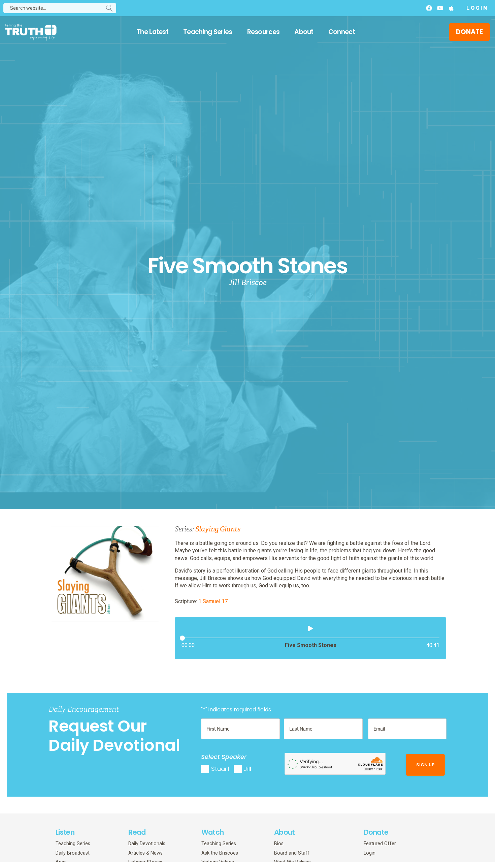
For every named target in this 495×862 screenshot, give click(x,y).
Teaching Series (207, 31)
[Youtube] (440, 8)
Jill (247, 769)
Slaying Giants (217, 529)
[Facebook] (429, 8)
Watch (212, 832)
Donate (376, 832)
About (304, 31)
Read (136, 832)
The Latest (152, 31)
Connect (341, 31)
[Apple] (451, 8)
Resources (263, 31)
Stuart (220, 769)
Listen (65, 832)
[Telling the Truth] (31, 33)
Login (477, 8)
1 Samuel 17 (213, 601)
